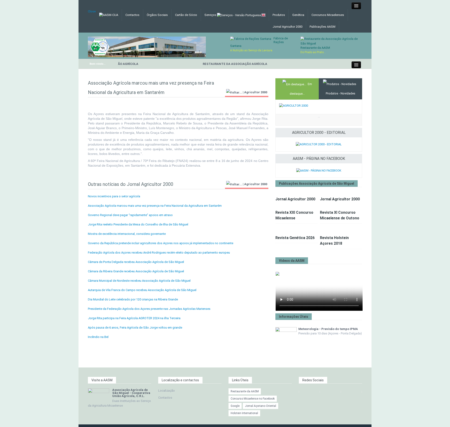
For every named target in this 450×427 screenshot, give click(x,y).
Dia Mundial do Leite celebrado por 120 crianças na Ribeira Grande (133, 299)
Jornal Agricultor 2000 (287, 26)
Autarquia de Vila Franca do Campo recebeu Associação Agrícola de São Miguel (142, 290)
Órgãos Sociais (157, 15)
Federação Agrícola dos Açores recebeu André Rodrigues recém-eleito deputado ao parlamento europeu (159, 252)
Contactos (132, 15)
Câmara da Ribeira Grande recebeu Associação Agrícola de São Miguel (136, 271)
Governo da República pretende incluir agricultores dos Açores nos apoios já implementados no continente (160, 243)
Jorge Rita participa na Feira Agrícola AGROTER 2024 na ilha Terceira (134, 318)
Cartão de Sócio (186, 15)
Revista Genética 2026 (295, 238)
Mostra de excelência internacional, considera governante (127, 234)
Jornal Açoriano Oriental (260, 406)
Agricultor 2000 (255, 92)
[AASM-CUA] (147, 46)
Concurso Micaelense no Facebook (253, 398)
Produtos (279, 15)
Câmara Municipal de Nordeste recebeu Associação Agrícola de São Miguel (139, 280)
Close (92, 11)
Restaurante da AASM (315, 47)
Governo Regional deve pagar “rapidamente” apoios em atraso (130, 215)
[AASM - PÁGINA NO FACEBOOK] (318, 170)
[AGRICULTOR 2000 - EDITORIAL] (319, 144)
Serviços (210, 15)
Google (235, 406)
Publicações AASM (322, 26)
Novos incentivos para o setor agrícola (114, 196)
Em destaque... (301, 88)
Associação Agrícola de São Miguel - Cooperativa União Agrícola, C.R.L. (131, 393)
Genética (298, 15)
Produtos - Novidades (340, 93)
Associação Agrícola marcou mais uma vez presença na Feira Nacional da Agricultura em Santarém (155, 205)
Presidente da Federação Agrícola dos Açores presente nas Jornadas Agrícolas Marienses (149, 309)
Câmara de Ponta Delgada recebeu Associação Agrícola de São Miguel (136, 262)
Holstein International (244, 413)
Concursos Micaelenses (327, 15)
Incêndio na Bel (98, 337)
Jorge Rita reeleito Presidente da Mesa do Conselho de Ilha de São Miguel (138, 224)
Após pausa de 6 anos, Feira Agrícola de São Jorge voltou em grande (135, 327)
